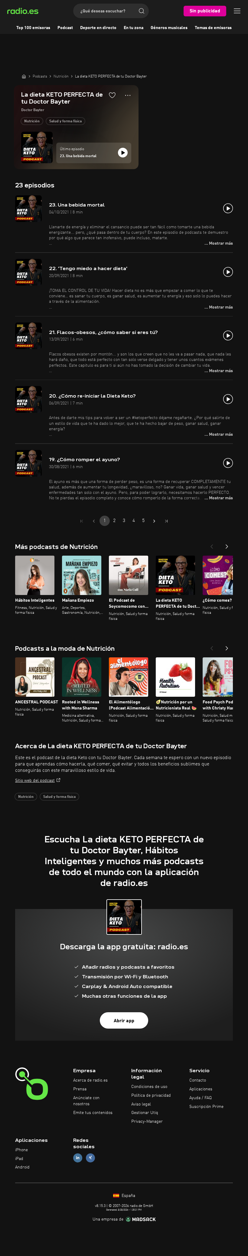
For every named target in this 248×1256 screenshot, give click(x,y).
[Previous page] (94, 521)
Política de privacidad (151, 1095)
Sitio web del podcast (35, 780)
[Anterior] (212, 545)
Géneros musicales (169, 28)
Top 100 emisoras (33, 28)
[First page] (81, 521)
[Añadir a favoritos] (112, 95)
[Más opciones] (127, 95)
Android (22, 1167)
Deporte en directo (98, 28)
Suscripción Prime (206, 1107)
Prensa (79, 1089)
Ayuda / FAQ (200, 1098)
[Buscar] (141, 11)
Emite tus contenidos (93, 1113)
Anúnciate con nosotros (86, 1101)
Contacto (197, 1080)
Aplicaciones (200, 1089)
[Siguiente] (227, 545)
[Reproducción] (123, 152)
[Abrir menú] (237, 11)
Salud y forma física (65, 121)
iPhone (21, 1150)
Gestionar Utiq (144, 1113)
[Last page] (166, 521)
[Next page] (154, 521)
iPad (19, 1159)
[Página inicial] (23, 76)
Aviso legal (141, 1104)
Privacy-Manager (147, 1121)
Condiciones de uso (149, 1087)
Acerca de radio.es (90, 1080)
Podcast (65, 28)
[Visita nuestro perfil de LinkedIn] (77, 1158)
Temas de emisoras (213, 28)
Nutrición (32, 121)
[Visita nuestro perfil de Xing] (90, 1158)
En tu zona (133, 28)
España (127, 1196)
